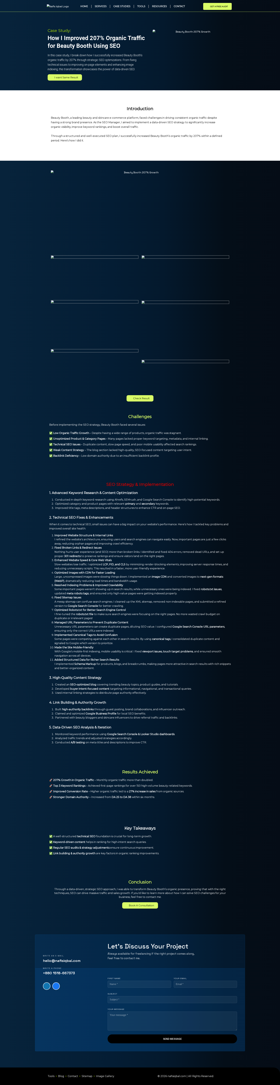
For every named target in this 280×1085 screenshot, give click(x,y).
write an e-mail (53, 955)
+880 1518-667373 (59, 973)
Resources (159, 6)
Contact (179, 6)
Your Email (180, 978)
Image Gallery (105, 1076)
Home (84, 6)
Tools (141, 6)
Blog (61, 1076)
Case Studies (121, 6)
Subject (112, 994)
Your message (116, 1009)
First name (114, 978)
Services (101, 6)
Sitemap (87, 1076)
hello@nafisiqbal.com (62, 960)
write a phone (52, 968)
